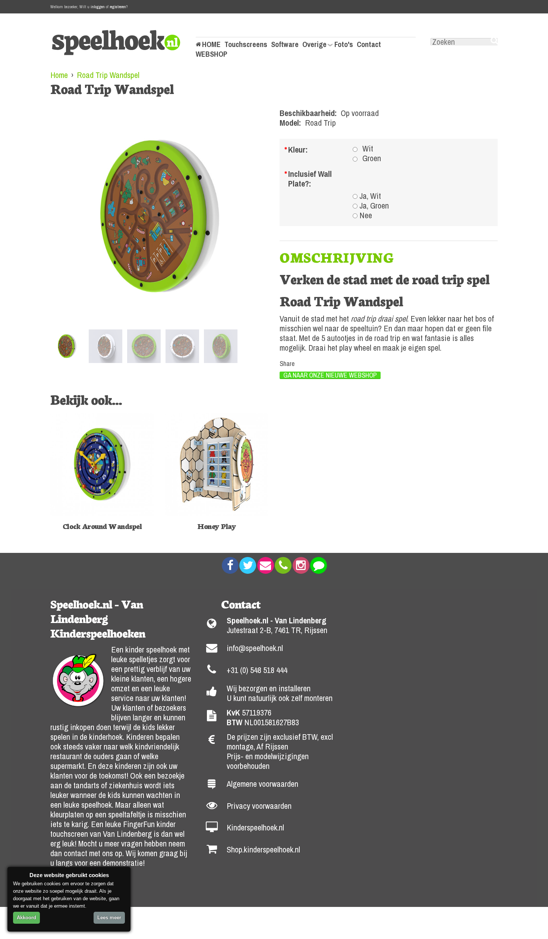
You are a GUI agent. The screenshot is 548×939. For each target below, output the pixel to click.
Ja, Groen (374, 205)
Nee (365, 215)
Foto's (343, 44)
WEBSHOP (211, 54)
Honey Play (217, 525)
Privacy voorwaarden (259, 805)
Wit (367, 148)
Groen (371, 158)
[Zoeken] (494, 40)
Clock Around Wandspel (102, 525)
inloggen (98, 6)
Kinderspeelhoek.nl (255, 827)
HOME (211, 44)
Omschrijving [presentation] (337, 257)
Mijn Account (215, 29)
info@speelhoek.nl (255, 648)
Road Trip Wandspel (108, 75)
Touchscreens (245, 44)
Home (59, 75)
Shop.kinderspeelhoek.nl (263, 849)
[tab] (337, 257)
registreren (118, 6)
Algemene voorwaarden (262, 783)
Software (285, 44)
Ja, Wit (370, 195)
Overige (314, 44)
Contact (369, 44)
